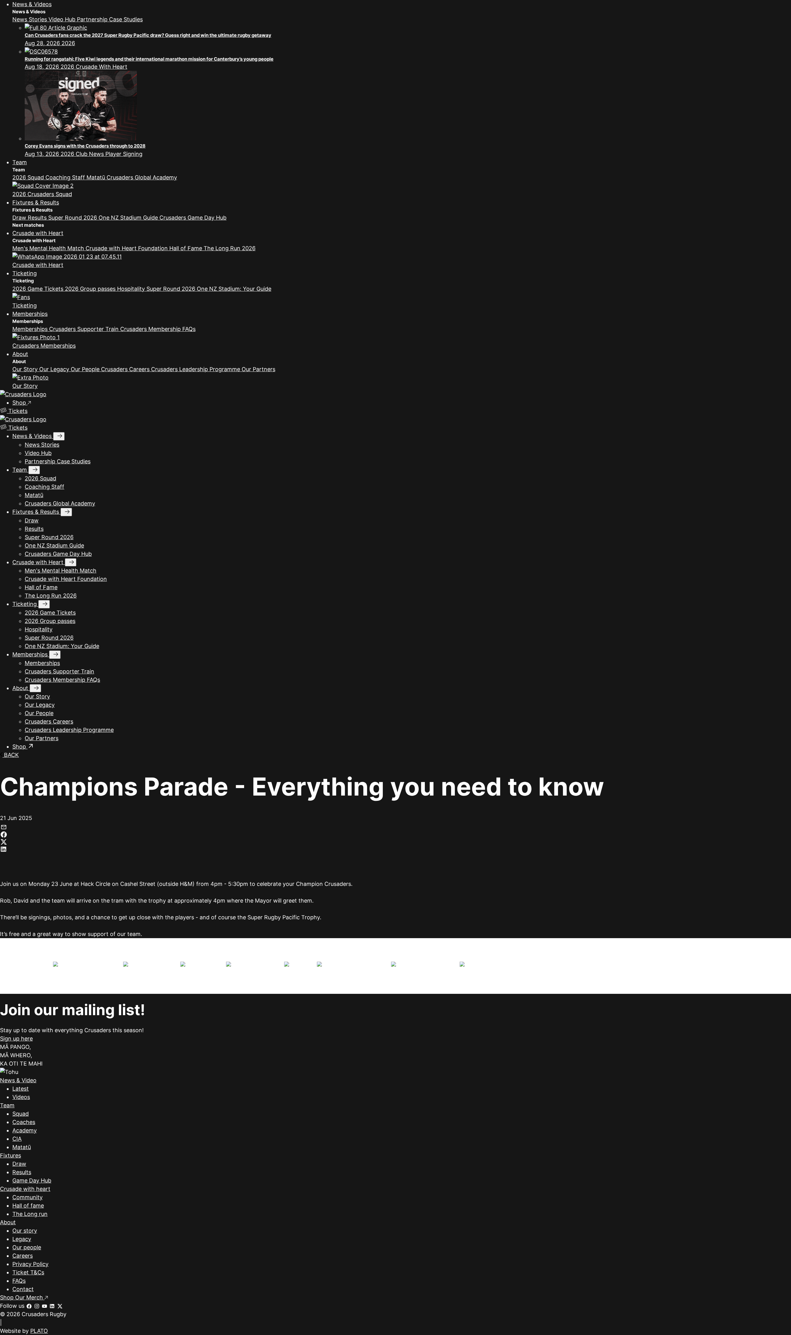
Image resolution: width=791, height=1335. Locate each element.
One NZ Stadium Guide (129, 217)
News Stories (30, 19)
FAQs (19, 1280)
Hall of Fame (186, 248)
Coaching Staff (66, 177)
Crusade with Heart (37, 233)
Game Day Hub (31, 1180)
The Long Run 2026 (230, 248)
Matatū (97, 177)
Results (38, 217)
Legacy (21, 1239)
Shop (19, 402)
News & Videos (32, 4)
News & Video (18, 1080)
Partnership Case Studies (110, 19)
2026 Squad (28, 177)
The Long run (30, 1214)
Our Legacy (55, 369)
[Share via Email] (3, 826)
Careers (22, 1255)
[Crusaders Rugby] (23, 394)
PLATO (39, 1331)
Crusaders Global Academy (142, 177)
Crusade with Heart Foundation (127, 248)
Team (19, 162)
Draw (20, 217)
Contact (23, 1289)
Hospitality (131, 288)
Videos (21, 1097)
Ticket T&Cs (28, 1272)
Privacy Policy (30, 1264)
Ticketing (24, 273)
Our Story (25, 369)
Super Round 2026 (73, 217)
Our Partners (258, 369)
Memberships (30, 314)
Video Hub (63, 19)
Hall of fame (28, 1205)
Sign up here (16, 1038)
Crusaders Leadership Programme (196, 369)
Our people (26, 1247)
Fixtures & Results (35, 202)
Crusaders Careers (126, 369)
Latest (20, 1088)
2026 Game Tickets (38, 288)
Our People (86, 369)
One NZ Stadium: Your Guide (234, 288)
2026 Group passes (91, 288)
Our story (24, 1230)
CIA (17, 1138)
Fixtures (10, 1155)
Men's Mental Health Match (49, 248)
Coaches (23, 1122)
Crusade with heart (25, 1189)
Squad (20, 1113)
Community (27, 1197)
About (20, 354)
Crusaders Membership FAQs (158, 329)
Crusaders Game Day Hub (192, 217)
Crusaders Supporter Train (84, 329)
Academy (24, 1130)
